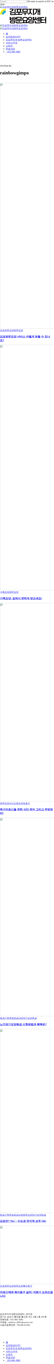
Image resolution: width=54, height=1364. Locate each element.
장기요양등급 (30, 1018)
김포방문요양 (7, 330)
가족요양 (4, 592)
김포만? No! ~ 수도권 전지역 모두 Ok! (23, 1221)
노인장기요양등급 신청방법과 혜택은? (23, 1024)
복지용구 (27, 1286)
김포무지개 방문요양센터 (19, 1348)
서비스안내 (11, 1351)
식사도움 (13, 803)
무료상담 (10, 1357)
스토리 (9, 1354)
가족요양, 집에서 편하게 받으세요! (21, 598)
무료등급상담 (16, 1018)
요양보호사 (24, 803)
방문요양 (18, 330)
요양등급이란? (13, 1345)
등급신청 (4, 1018)
